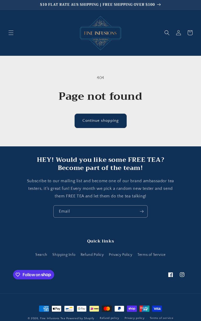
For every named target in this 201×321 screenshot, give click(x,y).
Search (41, 255)
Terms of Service (151, 255)
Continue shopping (100, 120)
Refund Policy (92, 255)
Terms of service (161, 318)
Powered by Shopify (80, 318)
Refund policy (109, 318)
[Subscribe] (141, 211)
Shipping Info (63, 255)
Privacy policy (135, 318)
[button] (11, 32)
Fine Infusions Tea (52, 318)
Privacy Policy (120, 255)
